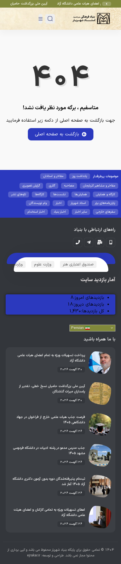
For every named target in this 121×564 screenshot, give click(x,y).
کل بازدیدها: (92, 311)
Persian (78, 328)
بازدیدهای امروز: (88, 297)
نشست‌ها (59, 194)
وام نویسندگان (38, 203)
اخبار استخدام (36, 212)
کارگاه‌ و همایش (105, 194)
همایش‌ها (81, 194)
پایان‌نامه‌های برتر (105, 203)
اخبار (59, 203)
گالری (52, 185)
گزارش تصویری (31, 185)
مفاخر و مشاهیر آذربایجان (99, 185)
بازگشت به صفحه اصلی (57, 134)
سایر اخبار (81, 212)
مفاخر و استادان (53, 176)
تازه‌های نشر (18, 194)
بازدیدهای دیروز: (88, 304)
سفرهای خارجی (105, 212)
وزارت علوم (42, 264)
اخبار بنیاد (60, 212)
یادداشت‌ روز (79, 176)
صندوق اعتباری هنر (78, 264)
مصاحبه (69, 185)
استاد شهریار (78, 203)
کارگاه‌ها (39, 194)
